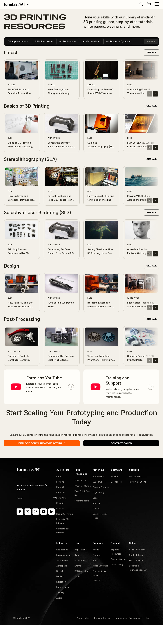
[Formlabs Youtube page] (43, 511)
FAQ (148, 618)
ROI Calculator (81, 571)
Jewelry (60, 592)
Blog (76, 555)
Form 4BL (61, 492)
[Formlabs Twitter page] (28, 511)
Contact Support (119, 559)
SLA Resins (98, 476)
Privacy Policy (83, 618)
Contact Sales (121, 443)
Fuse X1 (60, 503)
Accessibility (117, 564)
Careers (96, 555)
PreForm (115, 476)
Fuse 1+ (60, 508)
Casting (96, 508)
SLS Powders (99, 481)
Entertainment (63, 587)
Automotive (62, 560)
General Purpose (101, 487)
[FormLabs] (13, 4)
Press (95, 560)
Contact (96, 580)
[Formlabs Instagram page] (35, 511)
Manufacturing (63, 555)
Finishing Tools (81, 500)
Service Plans (135, 476)
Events (77, 565)
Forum (77, 576)
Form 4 (59, 476)
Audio (59, 597)
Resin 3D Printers (64, 513)
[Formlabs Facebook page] (20, 511)
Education (61, 581)
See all (151, 52)
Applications (80, 549)
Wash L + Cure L (82, 485)
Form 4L (60, 487)
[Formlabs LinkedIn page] (51, 511)
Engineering (98, 492)
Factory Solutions (137, 481)
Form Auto (61, 497)
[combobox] (18, 41)
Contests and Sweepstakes (128, 618)
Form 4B (60, 481)
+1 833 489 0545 (137, 549)
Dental (96, 497)
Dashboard (116, 481)
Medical (96, 503)
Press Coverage (100, 565)
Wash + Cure (80, 480)
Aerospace (61, 565)
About (96, 549)
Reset (151, 41)
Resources (79, 560)
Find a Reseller (136, 560)
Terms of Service (102, 618)
